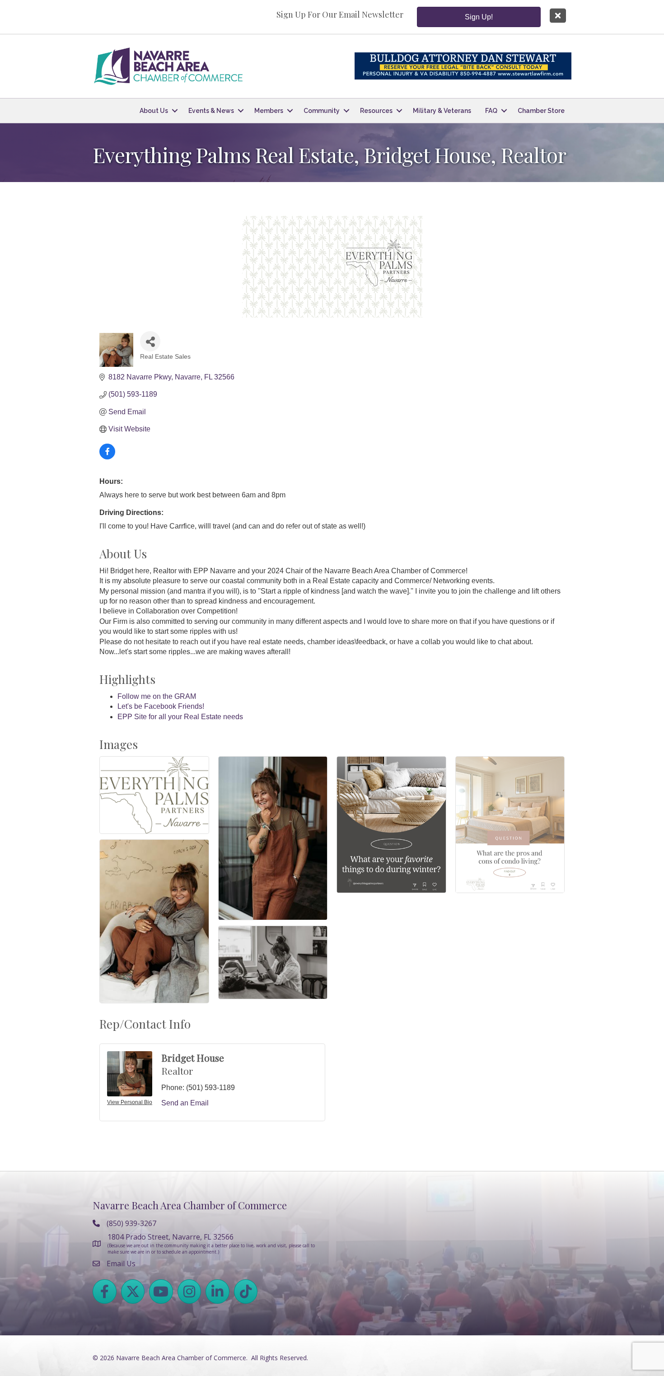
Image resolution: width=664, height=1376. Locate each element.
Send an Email (185, 1103)
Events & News (211, 110)
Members (268, 110)
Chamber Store (541, 110)
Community (322, 110)
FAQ (491, 110)
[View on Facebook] (107, 457)
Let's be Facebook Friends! (160, 706)
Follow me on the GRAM (156, 696)
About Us (154, 110)
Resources (376, 110)
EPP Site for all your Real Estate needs (180, 717)
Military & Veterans (442, 110)
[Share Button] (150, 341)
